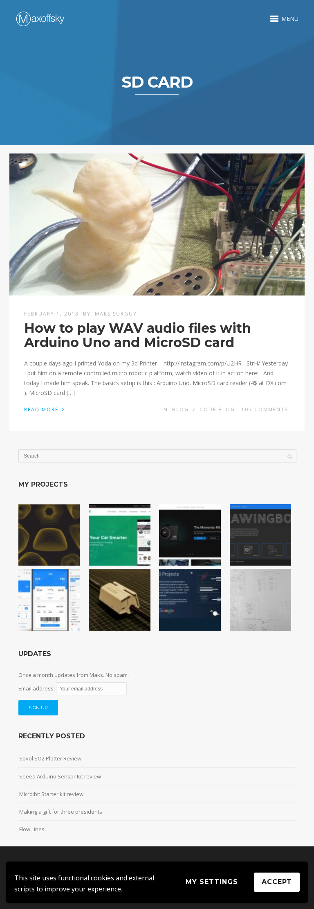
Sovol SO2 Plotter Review (50, 758)
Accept (277, 882)
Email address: (37, 688)
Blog (180, 409)
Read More (44, 408)
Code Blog (217, 409)
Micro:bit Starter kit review (51, 794)
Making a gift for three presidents (60, 811)
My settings (212, 882)
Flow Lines (32, 829)
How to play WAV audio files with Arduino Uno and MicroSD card (137, 335)
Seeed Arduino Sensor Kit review (60, 776)
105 (264, 409)
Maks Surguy (116, 313)
